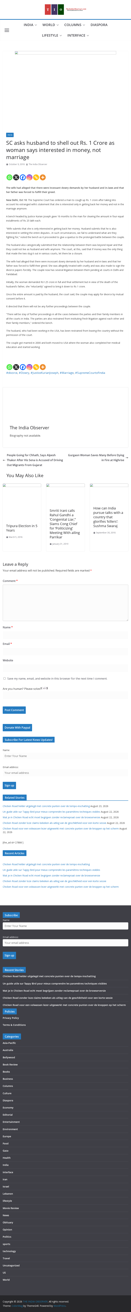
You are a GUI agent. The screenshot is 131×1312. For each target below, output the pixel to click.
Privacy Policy (11, 1018)
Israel (6, 1186)
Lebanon (8, 1193)
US (4, 1272)
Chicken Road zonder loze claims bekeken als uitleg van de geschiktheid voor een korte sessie (54, 823)
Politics (7, 1236)
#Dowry (24, 373)
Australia (8, 1050)
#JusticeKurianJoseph (44, 373)
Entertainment (11, 1121)
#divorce (11, 373)
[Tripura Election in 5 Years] (22, 486)
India (28, 24)
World (48, 24)
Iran (5, 1179)
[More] (43, 175)
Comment (10, 581)
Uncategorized (11, 1265)
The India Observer (38, 164)
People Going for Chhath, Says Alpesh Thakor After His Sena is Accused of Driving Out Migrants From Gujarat (35, 460)
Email (7, 644)
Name (8, 627)
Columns (72, 24)
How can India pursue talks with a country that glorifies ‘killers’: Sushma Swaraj (108, 517)
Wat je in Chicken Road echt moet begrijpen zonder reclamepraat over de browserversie (51, 817)
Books (6, 1071)
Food (6, 1143)
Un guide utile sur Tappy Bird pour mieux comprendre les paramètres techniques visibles (51, 811)
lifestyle (50, 35)
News (6, 1215)
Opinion (7, 1229)
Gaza (5, 1150)
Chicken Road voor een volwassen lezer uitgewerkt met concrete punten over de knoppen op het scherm (61, 828)
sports (6, 1244)
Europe (7, 1136)
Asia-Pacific (9, 1043)
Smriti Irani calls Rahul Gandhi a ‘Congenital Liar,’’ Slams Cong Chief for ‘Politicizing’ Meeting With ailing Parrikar (65, 523)
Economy (8, 1107)
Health (7, 1157)
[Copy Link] (36, 175)
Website (8, 660)
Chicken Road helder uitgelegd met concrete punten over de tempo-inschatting (46, 806)
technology (9, 1251)
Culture (7, 1093)
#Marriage (67, 373)
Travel (6, 1258)
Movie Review (11, 1208)
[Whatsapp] (9, 175)
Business (8, 1078)
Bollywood (9, 1057)
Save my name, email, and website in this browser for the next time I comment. (57, 678)
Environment (10, 1129)
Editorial (8, 1114)
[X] (16, 175)
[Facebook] (23, 175)
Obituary (8, 1222)
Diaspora (99, 24)
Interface (76, 35)
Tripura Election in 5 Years (21, 528)
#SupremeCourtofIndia (90, 373)
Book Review (10, 1064)
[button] (35, 25)
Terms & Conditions (14, 1024)
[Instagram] (29, 175)
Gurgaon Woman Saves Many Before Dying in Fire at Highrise (96, 457)
